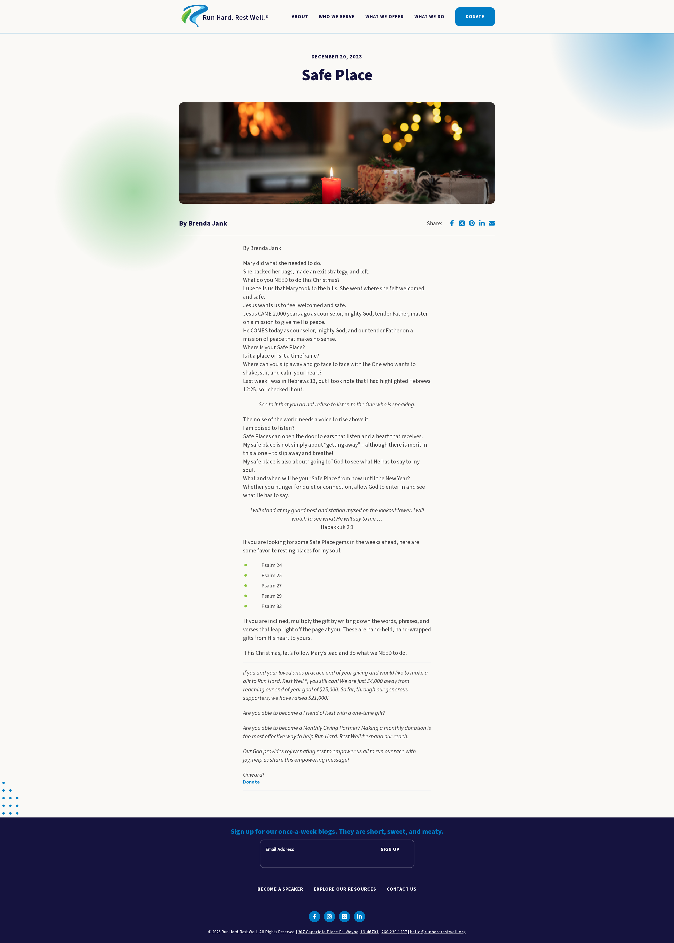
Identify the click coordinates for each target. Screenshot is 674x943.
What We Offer (384, 16)
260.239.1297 (394, 932)
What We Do (429, 16)
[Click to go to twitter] (462, 223)
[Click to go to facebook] (452, 223)
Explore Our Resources (345, 889)
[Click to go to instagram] (329, 916)
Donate (475, 16)
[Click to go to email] (492, 223)
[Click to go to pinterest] (472, 223)
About (300, 16)
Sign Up (390, 849)
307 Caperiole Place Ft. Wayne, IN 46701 (338, 932)
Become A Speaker (280, 889)
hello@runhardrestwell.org (438, 932)
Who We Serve (337, 16)
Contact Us (402, 889)
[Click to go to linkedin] (482, 223)
